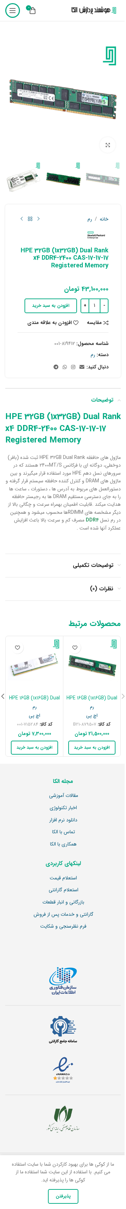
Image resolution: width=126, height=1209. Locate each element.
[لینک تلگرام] (56, 367)
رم (90, 219)
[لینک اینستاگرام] (73, 367)
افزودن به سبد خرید (50, 305)
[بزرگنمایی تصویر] (107, 145)
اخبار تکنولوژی (63, 808)
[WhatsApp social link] (65, 367)
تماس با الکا (63, 832)
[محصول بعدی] (22, 219)
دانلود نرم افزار (63, 820)
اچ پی (92, 715)
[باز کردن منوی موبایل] (12, 10)
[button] (114, 100)
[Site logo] (92, 10)
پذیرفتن (63, 1196)
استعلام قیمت (63, 878)
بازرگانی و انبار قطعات (63, 902)
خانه (104, 219)
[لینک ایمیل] (81, 367)
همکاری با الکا (63, 844)
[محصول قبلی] (38, 219)
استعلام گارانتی (63, 890)
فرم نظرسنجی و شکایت (63, 926)
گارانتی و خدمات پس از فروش (63, 914)
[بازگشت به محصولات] (30, 219)
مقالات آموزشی (63, 795)
